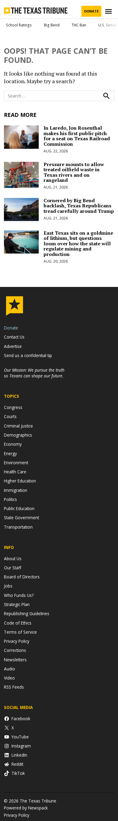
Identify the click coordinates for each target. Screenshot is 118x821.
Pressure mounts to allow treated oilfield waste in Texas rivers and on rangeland (74, 172)
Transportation (18, 527)
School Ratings (19, 25)
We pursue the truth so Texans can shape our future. (34, 373)
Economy (13, 444)
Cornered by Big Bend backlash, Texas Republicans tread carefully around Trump (79, 205)
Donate (91, 11)
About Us (12, 558)
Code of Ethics (17, 623)
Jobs (8, 586)
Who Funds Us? (19, 595)
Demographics (18, 435)
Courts (10, 416)
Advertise (13, 346)
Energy (10, 453)
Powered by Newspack (26, 808)
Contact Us (14, 337)
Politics (10, 499)
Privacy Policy (16, 641)
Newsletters (15, 660)
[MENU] (109, 11)
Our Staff (12, 568)
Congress (13, 407)
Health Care (15, 472)
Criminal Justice (18, 426)
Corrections (15, 650)
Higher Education (20, 481)
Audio (9, 669)
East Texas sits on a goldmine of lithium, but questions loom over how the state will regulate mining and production (78, 243)
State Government (21, 517)
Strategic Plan (17, 604)
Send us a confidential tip (28, 355)
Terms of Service (20, 632)
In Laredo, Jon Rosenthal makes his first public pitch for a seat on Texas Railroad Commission (77, 135)
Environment (16, 462)
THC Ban (79, 25)
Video (9, 678)
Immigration (15, 490)
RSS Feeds (14, 687)
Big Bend (52, 25)
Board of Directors (22, 577)
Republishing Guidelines (26, 613)
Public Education (19, 508)
